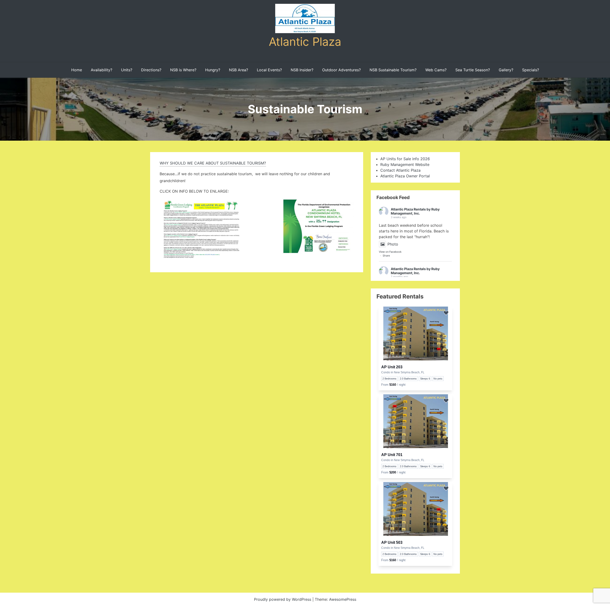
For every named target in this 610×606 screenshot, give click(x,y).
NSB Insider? (302, 69)
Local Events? (269, 69)
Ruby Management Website (404, 164)
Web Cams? (436, 69)
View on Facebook (390, 251)
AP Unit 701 (391, 455)
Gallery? (506, 69)
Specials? (530, 69)
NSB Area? (238, 69)
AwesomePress (342, 599)
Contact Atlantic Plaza (400, 170)
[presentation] (415, 334)
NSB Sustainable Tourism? (393, 69)
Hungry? (212, 69)
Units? (126, 69)
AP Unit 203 (391, 367)
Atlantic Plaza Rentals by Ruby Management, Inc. (415, 211)
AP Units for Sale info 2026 (405, 158)
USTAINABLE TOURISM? (244, 163)
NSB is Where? (183, 69)
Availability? (101, 69)
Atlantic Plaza (305, 42)
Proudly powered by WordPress (283, 599)
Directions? (151, 69)
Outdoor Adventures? (341, 69)
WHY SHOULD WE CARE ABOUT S (191, 163)
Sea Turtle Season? (472, 69)
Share (386, 255)
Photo (392, 244)
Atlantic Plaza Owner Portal (405, 176)
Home (76, 69)
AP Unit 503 (391, 542)
